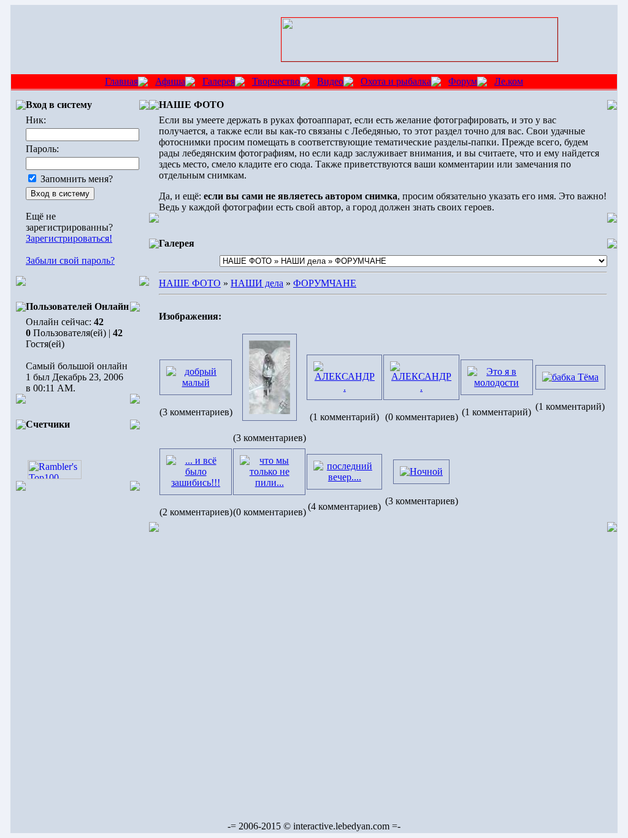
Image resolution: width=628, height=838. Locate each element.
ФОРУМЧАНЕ (324, 283)
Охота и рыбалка (396, 81)
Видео (330, 81)
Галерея (218, 81)
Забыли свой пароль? (70, 260)
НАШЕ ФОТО (190, 283)
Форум (462, 81)
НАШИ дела (257, 283)
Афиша (170, 81)
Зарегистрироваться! (69, 238)
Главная (121, 81)
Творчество (276, 81)
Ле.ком (508, 81)
